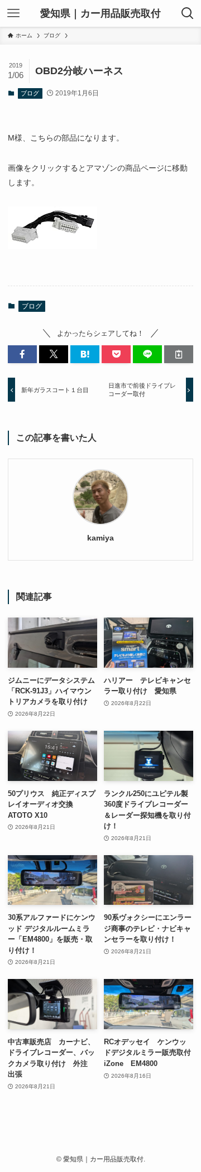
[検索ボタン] (187, 13)
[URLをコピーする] (178, 354)
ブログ (30, 93)
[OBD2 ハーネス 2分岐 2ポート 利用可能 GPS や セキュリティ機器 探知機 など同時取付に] (52, 246)
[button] (22, 354)
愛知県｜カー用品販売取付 (100, 13)
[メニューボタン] (13, 13)
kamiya (100, 537)
